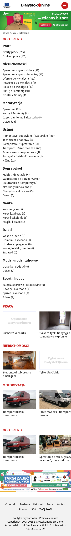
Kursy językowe (12, 213)
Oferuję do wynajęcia (16, 78)
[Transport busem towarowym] (19, 399)
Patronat (38, 504)
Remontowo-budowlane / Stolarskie (25, 135)
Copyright (13, 521)
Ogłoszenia (24, 33)
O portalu (10, 504)
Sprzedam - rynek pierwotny (20, 74)
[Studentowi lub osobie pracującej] (19, 360)
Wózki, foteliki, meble (16, 248)
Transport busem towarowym (13, 413)
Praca (50, 504)
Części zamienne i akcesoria (20, 117)
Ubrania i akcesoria (15, 240)
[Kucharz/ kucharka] (19, 320)
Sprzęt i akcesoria (14, 293)
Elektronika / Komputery (18, 183)
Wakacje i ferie (12, 236)
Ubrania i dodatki (14, 266)
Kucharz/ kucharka (14, 333)
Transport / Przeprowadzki (19, 148)
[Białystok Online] (35, 5)
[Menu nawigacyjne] (64, 5)
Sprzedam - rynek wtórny (18, 70)
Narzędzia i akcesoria (16, 191)
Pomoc (23, 509)
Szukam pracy (11, 56)
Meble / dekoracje (14, 174)
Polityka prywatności (25, 518)
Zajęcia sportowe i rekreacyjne (22, 285)
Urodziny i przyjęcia (15, 244)
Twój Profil (45, 509)
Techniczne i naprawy (16, 140)
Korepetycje (10, 209)
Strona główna (10, 33)
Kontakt (61, 504)
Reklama (25, 504)
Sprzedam (9, 109)
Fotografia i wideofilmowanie (21, 156)
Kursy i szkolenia (13, 217)
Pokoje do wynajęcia (15, 87)
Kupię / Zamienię (13, 91)
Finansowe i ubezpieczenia (19, 152)
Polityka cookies (48, 518)
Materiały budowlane (16, 187)
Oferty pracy (10, 52)
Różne (6, 160)
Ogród (6, 195)
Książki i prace (12, 221)
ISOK (33, 509)
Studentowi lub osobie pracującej (17, 374)
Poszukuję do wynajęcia (17, 82)
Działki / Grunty (12, 95)
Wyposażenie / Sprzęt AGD (19, 178)
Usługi (7, 121)
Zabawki (8, 252)
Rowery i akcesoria (14, 289)
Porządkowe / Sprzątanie (18, 144)
